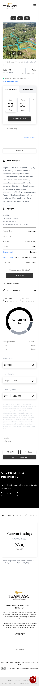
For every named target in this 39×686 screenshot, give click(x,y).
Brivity (17, 680)
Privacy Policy (6, 683)
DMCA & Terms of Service (21, 683)
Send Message (19, 649)
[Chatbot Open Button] (32, 679)
